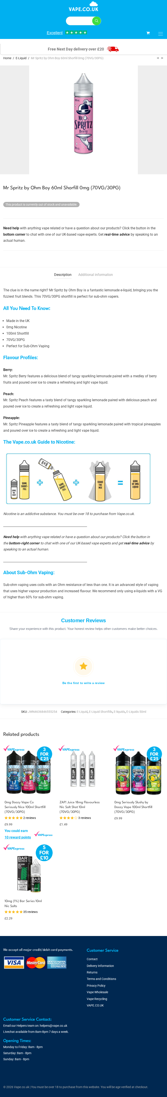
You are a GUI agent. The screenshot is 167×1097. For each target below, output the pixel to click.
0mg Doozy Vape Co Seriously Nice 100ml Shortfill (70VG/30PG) (25, 807)
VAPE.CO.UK (95, 1005)
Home (7, 58)
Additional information (95, 275)
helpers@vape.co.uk (53, 1025)
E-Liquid (21, 58)
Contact (92, 959)
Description (63, 275)
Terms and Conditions (101, 979)
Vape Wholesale (97, 992)
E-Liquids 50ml (136, 711)
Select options (13, 837)
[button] (96, 21)
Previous (4, 120)
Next (163, 120)
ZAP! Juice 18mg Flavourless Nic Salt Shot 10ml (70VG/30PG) (80, 807)
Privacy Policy (96, 985)
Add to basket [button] (66, 824)
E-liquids (119, 711)
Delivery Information (100, 966)
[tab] (63, 274)
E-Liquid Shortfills (100, 711)
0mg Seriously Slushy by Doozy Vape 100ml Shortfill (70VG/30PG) (133, 807)
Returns (92, 972)
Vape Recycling (97, 999)
